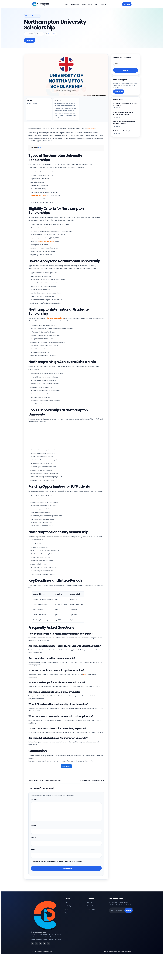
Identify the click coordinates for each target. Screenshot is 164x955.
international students (55, 318)
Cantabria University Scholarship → (92, 780)
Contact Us (90, 906)
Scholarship (91, 128)
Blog (66, 913)
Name (33, 826)
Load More (66, 766)
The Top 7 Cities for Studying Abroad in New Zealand (123, 113)
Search (125, 70)
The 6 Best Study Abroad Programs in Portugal (125, 104)
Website (33, 850)
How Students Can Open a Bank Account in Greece (124, 122)
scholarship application (46, 241)
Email (33, 838)
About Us (89, 902)
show (39, 147)
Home (66, 902)
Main (66, 4)
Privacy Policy (91, 909)
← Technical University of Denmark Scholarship (44, 780)
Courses (103, 4)
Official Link (119, 91)
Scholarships (75, 4)
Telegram (126, 4)
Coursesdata (52, 34)
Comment (34, 799)
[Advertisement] (26, 940)
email (85, 674)
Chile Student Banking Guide (123, 131)
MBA (96, 4)
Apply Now (29, 40)
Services (67, 909)
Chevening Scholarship (38, 195)
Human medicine (87, 4)
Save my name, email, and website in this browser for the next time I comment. (57, 861)
